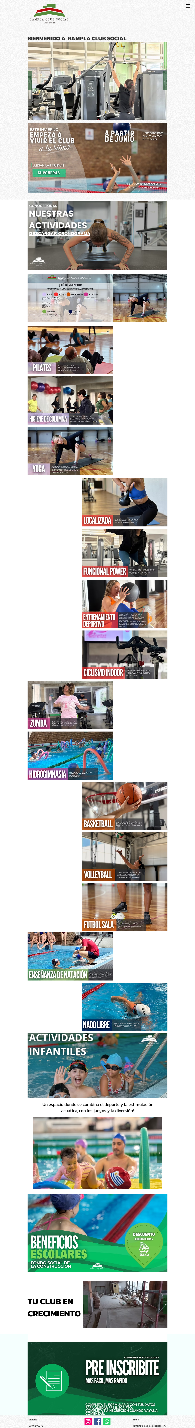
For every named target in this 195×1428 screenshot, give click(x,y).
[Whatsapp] (106, 1421)
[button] (97, 81)
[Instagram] (88, 1421)
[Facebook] (97, 1421)
